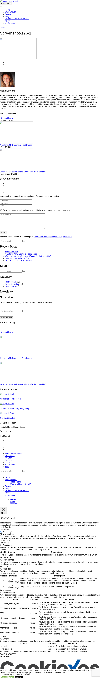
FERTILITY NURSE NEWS (17, 19)
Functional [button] (4, 543)
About (7, 21)
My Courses (10, 23)
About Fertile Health (13, 453)
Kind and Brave (6, 118)
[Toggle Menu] (1, 6)
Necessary (7, 532)
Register (8, 460)
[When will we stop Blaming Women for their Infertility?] (16, 170)
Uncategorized (11, 286)
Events (8, 14)
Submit (3, 232)
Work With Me (11, 12)
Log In (7, 462)
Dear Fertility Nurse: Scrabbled (18, 260)
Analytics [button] (4, 566)
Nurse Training (16, 482)
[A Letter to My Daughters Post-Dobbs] (16, 143)
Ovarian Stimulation (8, 418)
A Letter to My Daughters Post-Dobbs (16, 145)
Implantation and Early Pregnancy (14, 408)
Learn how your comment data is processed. (53, 237)
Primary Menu (6, 3)
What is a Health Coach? (20, 484)
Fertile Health (11, 282)
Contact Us (10, 456)
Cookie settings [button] (7, 677)
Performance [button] (5, 557)
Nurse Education (12, 284)
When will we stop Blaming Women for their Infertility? (23, 172)
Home (7, 10)
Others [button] (3, 636)
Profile (12, 502)
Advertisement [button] (6, 590)
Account (13, 504)
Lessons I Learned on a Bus (17, 258)
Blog (7, 16)
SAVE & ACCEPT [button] (8, 654)
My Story (8, 458)
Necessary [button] (4, 529)
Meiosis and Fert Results (10, 399)
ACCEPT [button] (19, 677)
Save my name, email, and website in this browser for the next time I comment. (36, 210)
